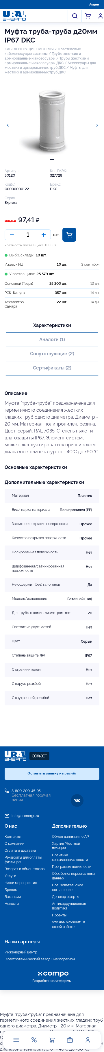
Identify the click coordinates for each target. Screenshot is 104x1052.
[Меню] (16, 1040)
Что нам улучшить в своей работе (68, 924)
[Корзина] (52, 1040)
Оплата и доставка (20, 850)
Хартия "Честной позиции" (66, 846)
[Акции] (34, 1040)
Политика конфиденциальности (70, 857)
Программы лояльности (71, 867)
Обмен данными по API (71, 837)
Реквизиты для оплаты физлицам (23, 859)
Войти (100, 16)
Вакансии (13, 897)
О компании (14, 844)
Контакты (13, 837)
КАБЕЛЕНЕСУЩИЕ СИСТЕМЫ (29, 49)
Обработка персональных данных (73, 876)
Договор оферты (65, 897)
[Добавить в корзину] (69, 235)
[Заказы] (70, 1040)
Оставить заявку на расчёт (52, 773)
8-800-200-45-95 (26, 791)
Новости (12, 904)
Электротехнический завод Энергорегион (40, 959)
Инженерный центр (21, 952)
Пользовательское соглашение (67, 887)
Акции (94, 4)
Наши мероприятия (21, 883)
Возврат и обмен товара (25, 869)
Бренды (11, 890)
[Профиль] (87, 1040)
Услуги (10, 876)
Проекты (59, 915)
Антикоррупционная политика (69, 906)
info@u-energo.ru (25, 816)
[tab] (52, 159)
